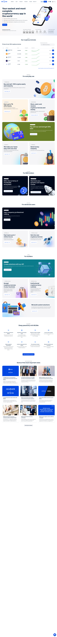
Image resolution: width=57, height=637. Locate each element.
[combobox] (47, 45)
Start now (4, 24)
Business (26, 1)
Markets (12, 1)
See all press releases (28, 425)
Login (42, 1)
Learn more (34, 311)
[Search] (55, 1)
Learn (16, 1)
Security (30, 1)
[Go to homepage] (4, 2)
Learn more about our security (28, 354)
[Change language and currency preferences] (53, 1)
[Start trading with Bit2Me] (42, 16)
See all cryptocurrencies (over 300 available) (45, 68)
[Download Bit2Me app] (50, 1)
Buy (53, 50)
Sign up (45, 1)
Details (50, 50)
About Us (34, 1)
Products (20, 1)
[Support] (54, 634)
